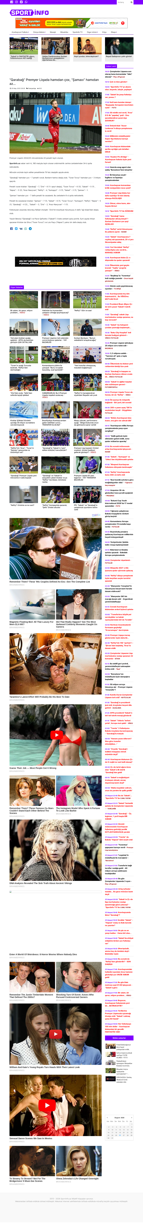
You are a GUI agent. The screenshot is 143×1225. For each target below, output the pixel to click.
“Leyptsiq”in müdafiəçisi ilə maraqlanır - (117, 857)
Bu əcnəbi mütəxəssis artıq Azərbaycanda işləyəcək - (118, 449)
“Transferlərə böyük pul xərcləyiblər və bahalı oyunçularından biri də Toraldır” (118, 617)
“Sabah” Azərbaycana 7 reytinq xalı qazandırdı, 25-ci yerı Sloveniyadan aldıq (119, 239)
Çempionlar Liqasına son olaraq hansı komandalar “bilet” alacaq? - (118, 74)
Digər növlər (92, 32)
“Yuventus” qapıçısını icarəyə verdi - (119, 847)
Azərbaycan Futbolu (20, 32)
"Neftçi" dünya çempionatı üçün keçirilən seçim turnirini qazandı (119, 578)
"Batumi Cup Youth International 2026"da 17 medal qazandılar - (118, 503)
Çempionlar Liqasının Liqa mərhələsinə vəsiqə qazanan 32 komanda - (119, 656)
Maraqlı (53, 32)
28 (127, 1135)
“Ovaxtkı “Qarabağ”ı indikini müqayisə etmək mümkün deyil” (116, 751)
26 (120, 1135)
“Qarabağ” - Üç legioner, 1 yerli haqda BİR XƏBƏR (118, 816)
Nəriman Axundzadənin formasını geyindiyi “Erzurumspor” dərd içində (118, 627)
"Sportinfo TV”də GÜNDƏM (121, 211)
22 (131, 1132)
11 (116, 1130)
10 (112, 1130)
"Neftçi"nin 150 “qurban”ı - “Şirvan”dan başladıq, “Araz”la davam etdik (119, 645)
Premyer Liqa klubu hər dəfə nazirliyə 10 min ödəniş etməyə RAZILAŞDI (117, 195)
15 (131, 1130)
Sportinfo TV (78, 32)
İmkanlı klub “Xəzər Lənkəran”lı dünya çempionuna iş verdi (118, 128)
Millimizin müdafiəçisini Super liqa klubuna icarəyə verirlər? (117, 138)
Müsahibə (64, 32)
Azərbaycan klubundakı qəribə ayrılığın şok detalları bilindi (117, 149)
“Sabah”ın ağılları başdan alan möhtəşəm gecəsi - (118, 384)
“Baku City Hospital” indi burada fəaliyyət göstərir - (118, 335)
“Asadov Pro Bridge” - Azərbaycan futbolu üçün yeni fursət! (118, 159)
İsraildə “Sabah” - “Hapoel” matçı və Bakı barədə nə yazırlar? (119, 923)
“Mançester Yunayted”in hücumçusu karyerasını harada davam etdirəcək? (118, 588)
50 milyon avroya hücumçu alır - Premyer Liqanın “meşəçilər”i (118, 687)
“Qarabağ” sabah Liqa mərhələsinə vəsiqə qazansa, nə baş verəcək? (119, 317)
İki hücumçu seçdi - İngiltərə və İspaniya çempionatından (116, 177)
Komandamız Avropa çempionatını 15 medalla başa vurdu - (118, 524)
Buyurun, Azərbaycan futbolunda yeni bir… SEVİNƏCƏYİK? (117, 1003)
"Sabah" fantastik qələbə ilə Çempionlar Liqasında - (119, 806)
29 (131, 1135)
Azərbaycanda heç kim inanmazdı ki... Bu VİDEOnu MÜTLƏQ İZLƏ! (117, 296)
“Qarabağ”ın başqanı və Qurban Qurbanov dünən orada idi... (118, 374)
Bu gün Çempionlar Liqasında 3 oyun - (118, 881)
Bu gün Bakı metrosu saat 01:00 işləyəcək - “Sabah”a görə (118, 985)
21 (127, 1132)
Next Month (132, 1117)
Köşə (104, 32)
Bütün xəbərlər (119, 1038)
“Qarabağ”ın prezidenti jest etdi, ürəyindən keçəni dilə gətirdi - (118, 705)
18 (116, 1132)
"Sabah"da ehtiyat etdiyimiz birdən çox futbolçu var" (119, 941)
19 (120, 1132)
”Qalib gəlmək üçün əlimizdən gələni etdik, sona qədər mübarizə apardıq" (117, 438)
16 (108, 1132)
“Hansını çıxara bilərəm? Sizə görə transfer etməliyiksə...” (118, 741)
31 (112, 1138)
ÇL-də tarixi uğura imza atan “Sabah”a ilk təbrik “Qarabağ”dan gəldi (118, 770)
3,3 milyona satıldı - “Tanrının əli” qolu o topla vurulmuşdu (116, 356)
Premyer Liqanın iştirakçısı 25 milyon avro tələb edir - (119, 345)
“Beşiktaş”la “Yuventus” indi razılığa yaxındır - (119, 278)
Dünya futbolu (38, 32)
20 (124, 1132)
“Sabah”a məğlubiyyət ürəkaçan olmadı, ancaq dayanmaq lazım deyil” (117, 780)
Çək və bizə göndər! (118, 82)
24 (112, 1135)
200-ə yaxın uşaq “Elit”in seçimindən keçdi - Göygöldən (118, 410)
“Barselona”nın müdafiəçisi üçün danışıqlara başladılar (117, 676)
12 (120, 1130)
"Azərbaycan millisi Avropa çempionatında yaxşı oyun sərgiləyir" (119, 428)
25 (116, 1135)
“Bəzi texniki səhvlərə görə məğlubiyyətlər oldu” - (119, 482)
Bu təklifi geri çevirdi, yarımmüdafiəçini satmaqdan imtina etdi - (117, 666)
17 (112, 1132)
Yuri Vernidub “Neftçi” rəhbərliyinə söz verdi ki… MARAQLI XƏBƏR (117, 250)
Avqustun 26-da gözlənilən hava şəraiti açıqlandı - (119, 493)
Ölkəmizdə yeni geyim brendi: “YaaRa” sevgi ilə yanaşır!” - (117, 268)
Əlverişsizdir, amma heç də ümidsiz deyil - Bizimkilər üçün (117, 951)
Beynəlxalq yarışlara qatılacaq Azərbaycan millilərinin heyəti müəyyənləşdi (119, 534)
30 (108, 1138)
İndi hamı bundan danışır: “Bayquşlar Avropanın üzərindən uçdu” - (119, 105)
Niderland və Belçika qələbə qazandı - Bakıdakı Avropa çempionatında (116, 552)
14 (127, 1130)
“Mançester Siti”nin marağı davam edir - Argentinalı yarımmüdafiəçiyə (119, 599)
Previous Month (107, 1117)
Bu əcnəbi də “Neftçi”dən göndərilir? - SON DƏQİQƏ (118, 961)
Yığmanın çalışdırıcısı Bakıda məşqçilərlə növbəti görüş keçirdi (117, 513)
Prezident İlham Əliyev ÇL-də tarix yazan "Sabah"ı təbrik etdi (119, 307)
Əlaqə (113, 32)
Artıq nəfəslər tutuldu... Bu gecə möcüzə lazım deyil (119, 891)
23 (108, 1135)
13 (124, 1130)
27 (124, 1135)
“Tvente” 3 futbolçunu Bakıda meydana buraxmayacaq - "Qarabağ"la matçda (119, 731)
